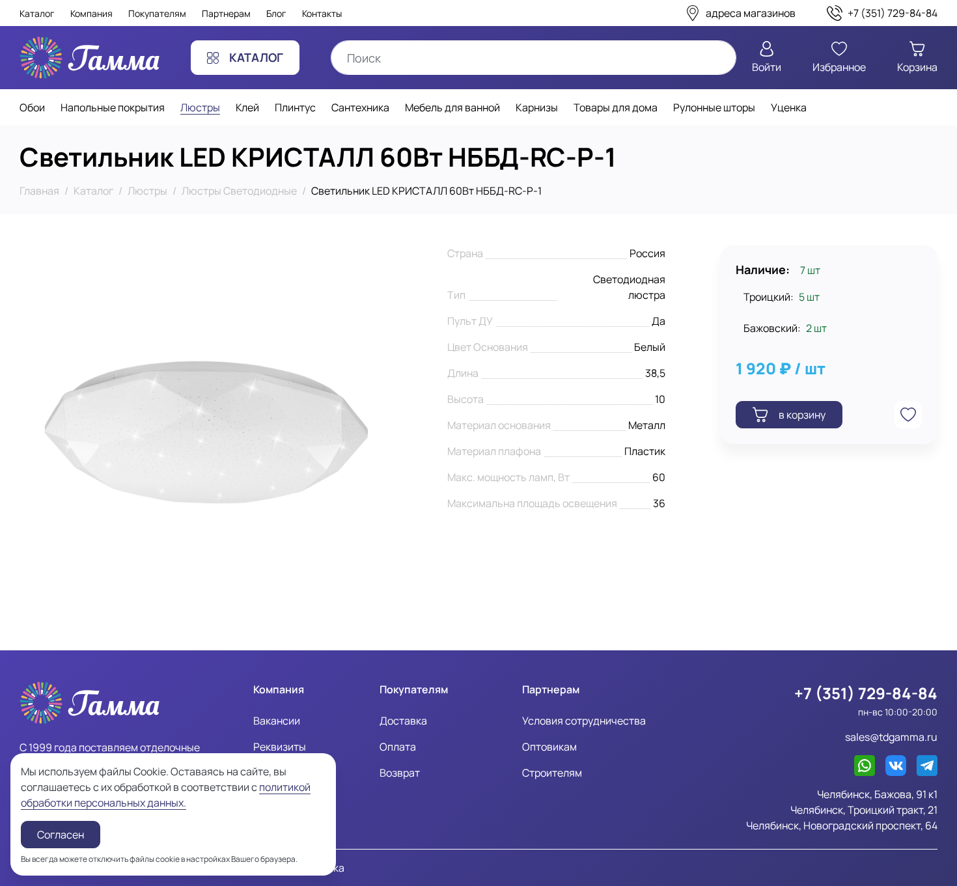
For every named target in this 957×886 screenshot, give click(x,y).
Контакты (322, 13)
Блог (276, 13)
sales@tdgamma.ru (891, 737)
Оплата (398, 747)
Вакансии (276, 720)
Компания (91, 13)
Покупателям (157, 13)
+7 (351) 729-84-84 (865, 693)
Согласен (60, 834)
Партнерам (226, 13)
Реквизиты (279, 747)
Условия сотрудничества (584, 720)
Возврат (400, 773)
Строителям (552, 773)
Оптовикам (549, 747)
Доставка (403, 720)
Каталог (37, 13)
